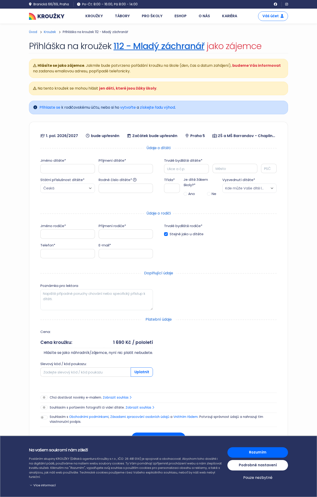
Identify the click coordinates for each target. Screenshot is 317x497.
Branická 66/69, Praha (51, 4)
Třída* (169, 179)
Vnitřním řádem (185, 417)
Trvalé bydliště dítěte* (183, 160)
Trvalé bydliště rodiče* (183, 225)
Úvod (33, 32)
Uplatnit (141, 371)
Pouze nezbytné (257, 477)
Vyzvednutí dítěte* (238, 179)
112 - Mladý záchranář (158, 46)
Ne (214, 193)
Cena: (45, 331)
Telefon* (47, 245)
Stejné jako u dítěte (187, 234)
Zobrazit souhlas (116, 397)
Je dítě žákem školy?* (196, 182)
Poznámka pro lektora (59, 285)
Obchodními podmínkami (89, 417)
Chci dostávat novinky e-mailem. (89, 397)
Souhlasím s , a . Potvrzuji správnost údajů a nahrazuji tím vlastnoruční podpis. (156, 419)
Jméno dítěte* (53, 160)
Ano (191, 193)
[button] (125, 485)
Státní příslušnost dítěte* (62, 179)
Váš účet (270, 15)
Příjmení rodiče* (112, 225)
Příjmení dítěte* (112, 160)
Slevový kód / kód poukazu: (63, 363)
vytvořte (128, 107)
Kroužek (50, 32)
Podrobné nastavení (258, 465)
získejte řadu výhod (157, 107)
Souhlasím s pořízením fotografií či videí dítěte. (101, 407)
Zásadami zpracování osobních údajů (139, 417)
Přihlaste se (49, 107)
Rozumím (257, 452)
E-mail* (105, 245)
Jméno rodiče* (53, 225)
